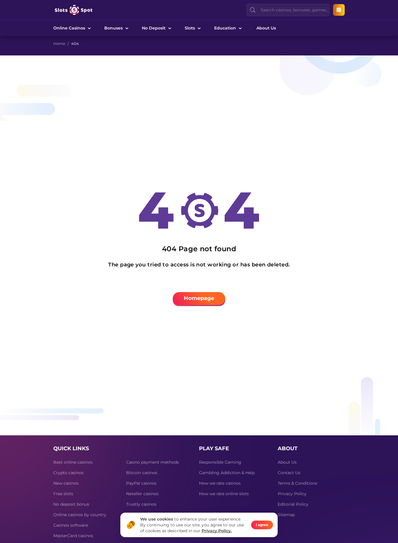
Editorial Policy (293, 504)
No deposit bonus (71, 504)
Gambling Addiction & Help (227, 472)
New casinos (66, 483)
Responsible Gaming (220, 462)
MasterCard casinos (73, 535)
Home (59, 43)
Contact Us (289, 472)
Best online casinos (73, 462)
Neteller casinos (142, 493)
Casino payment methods (152, 462)
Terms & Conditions (297, 483)
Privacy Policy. (217, 530)
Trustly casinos (141, 504)
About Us (266, 28)
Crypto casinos (68, 472)
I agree (262, 525)
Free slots (63, 493)
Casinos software (70, 525)
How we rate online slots (224, 493)
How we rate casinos (220, 483)
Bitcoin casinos (141, 472)
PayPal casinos (141, 483)
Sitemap (286, 514)
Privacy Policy (292, 493)
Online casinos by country (79, 514)
